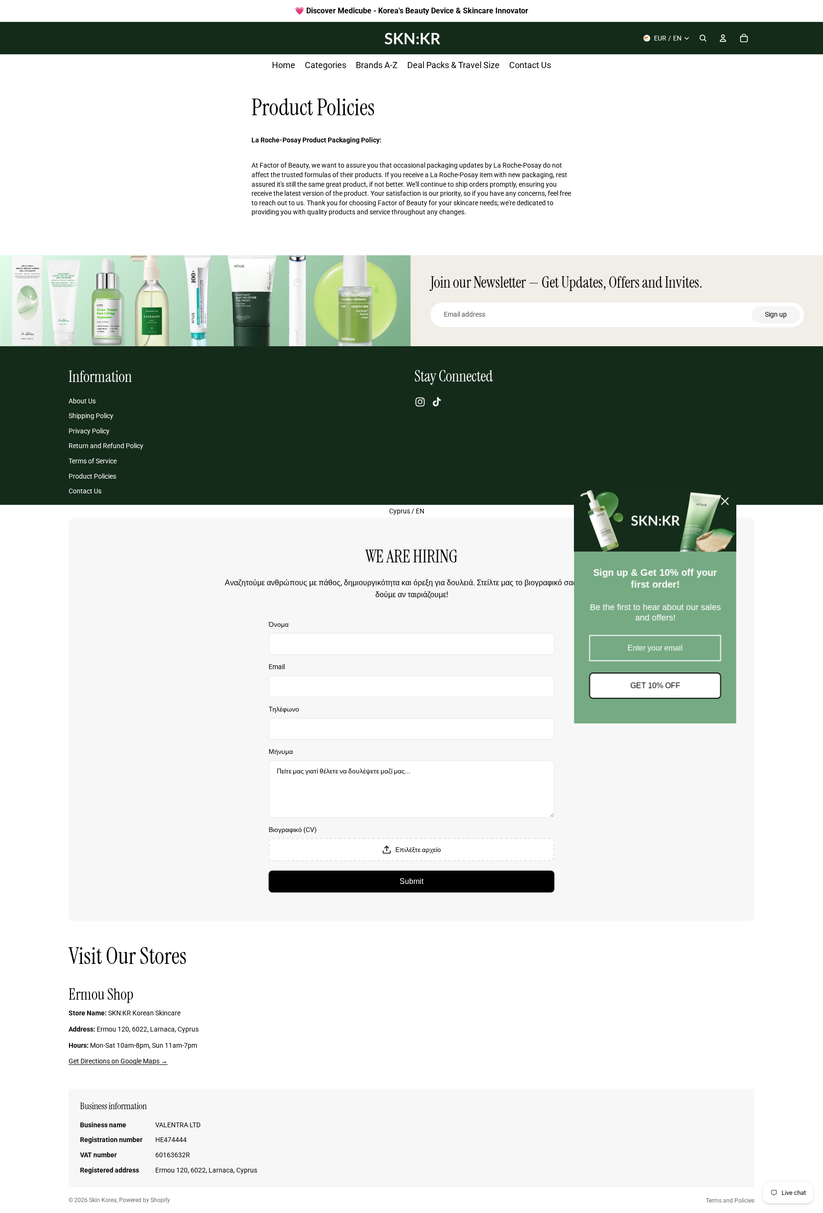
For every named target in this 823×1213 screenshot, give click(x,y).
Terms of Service (93, 461)
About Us (82, 401)
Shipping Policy (91, 416)
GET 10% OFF (412, 686)
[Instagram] (420, 402)
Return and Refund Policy (106, 446)
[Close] (481, 501)
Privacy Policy (89, 431)
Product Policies (92, 476)
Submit (411, 881)
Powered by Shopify (144, 1200)
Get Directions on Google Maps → (118, 1061)
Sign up (776, 314)
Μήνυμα (281, 751)
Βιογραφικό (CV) (293, 829)
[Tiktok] (436, 402)
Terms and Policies (730, 1200)
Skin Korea (103, 1200)
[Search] (703, 38)
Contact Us (85, 491)
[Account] (723, 38)
